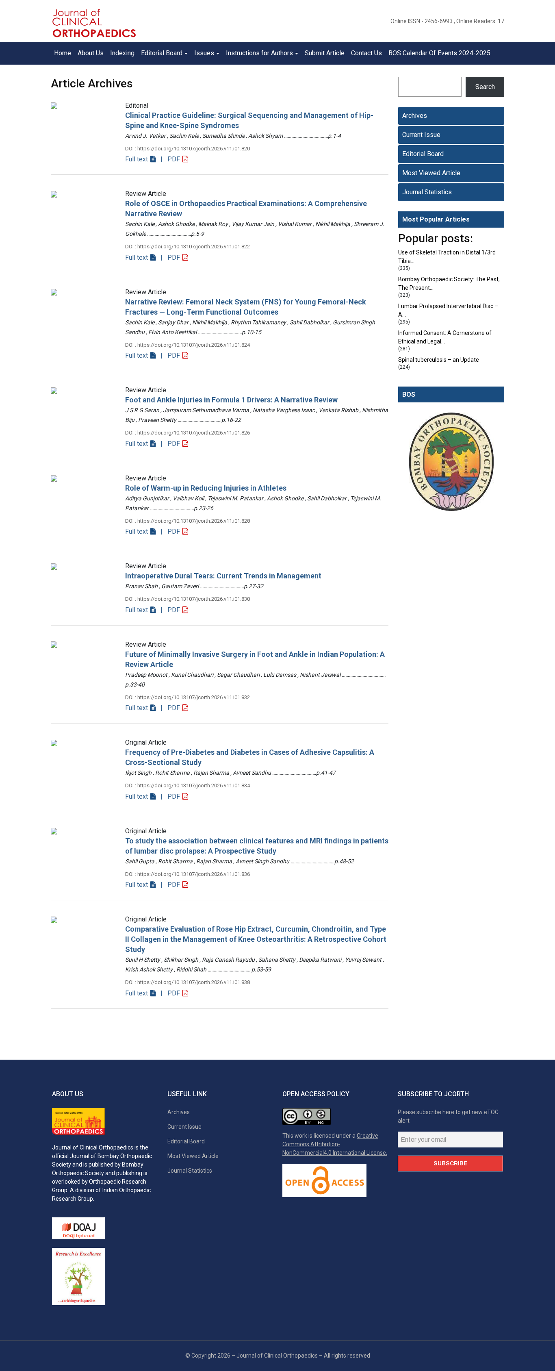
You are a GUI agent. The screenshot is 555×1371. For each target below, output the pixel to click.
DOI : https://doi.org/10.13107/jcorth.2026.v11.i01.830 (187, 599)
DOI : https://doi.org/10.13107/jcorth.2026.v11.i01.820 (187, 149)
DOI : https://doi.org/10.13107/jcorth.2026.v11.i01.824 (187, 345)
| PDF (169, 159)
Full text (137, 159)
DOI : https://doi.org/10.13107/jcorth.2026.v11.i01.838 (187, 982)
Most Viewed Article (431, 173)
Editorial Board (423, 154)
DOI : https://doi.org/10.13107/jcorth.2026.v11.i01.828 (187, 521)
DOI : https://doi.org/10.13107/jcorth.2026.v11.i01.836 (187, 874)
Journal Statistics (427, 192)
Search (485, 87)
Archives (414, 116)
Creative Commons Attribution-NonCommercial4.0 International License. (334, 1144)
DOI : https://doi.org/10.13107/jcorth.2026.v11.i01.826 (187, 433)
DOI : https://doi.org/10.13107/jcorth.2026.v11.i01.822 (187, 246)
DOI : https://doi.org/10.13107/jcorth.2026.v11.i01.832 (187, 697)
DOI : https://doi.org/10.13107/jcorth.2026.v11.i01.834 (187, 785)
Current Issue (421, 135)
